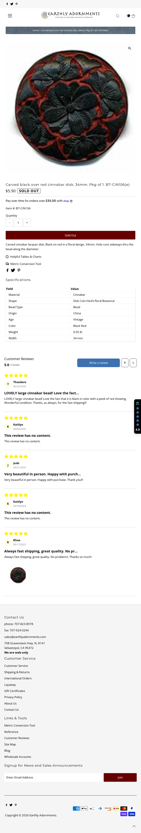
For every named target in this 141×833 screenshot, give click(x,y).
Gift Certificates (14, 691)
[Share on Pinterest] (19, 271)
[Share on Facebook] (8, 271)
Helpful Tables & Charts (25, 257)
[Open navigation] (21, 15)
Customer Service (16, 666)
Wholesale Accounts (17, 757)
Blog (7, 750)
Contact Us (11, 710)
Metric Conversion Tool (25, 264)
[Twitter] (11, 4)
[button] (18, 575)
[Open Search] (117, 16)
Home (36, 30)
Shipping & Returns (17, 672)
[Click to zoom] (130, 48)
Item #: (10, 208)
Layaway (10, 685)
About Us (10, 703)
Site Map (10, 744)
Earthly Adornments (42, 815)
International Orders (18, 678)
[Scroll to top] (134, 826)
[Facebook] (7, 4)
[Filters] (124, 363)
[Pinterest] (16, 4)
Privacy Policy (13, 697)
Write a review (98, 363)
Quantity (11, 215)
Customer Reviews (16, 738)
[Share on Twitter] (13, 271)
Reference (11, 732)
